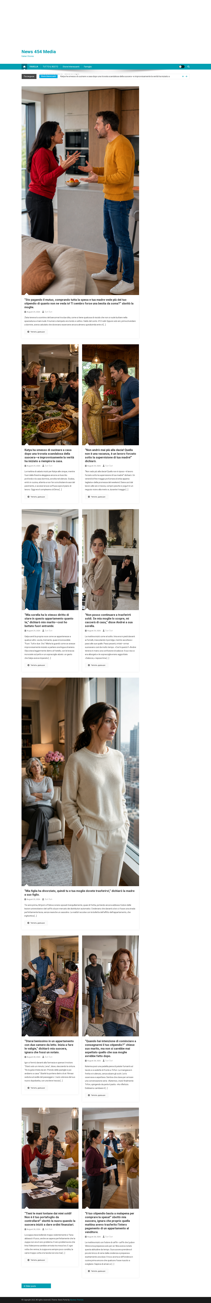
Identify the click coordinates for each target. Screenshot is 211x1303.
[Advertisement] (105, 21)
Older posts (31, 1286)
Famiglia (88, 67)
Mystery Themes (76, 1300)
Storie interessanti (71, 67)
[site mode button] (182, 66)
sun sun (48, 312)
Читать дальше (37, 332)
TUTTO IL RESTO (50, 67)
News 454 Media (39, 51)
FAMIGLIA (34, 67)
